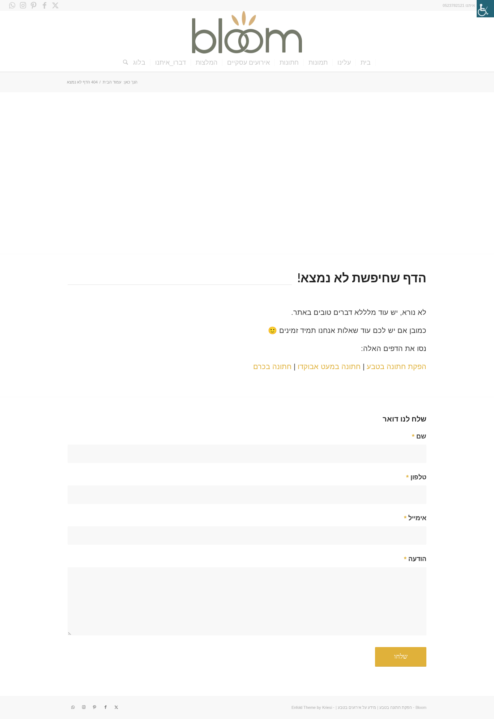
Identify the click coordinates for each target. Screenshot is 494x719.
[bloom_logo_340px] (247, 32)
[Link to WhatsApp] (12, 5)
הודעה (415, 558)
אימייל (415, 518)
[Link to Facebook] (44, 5)
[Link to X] (55, 5)
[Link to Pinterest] (33, 5)
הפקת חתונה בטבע (396, 367)
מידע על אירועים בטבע (357, 707)
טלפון (416, 477)
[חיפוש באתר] (123, 63)
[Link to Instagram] (22, 5)
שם (419, 436)
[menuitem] (366, 63)
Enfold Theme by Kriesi (311, 707)
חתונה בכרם (272, 367)
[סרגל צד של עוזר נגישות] (485, 8)
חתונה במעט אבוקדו (329, 367)
